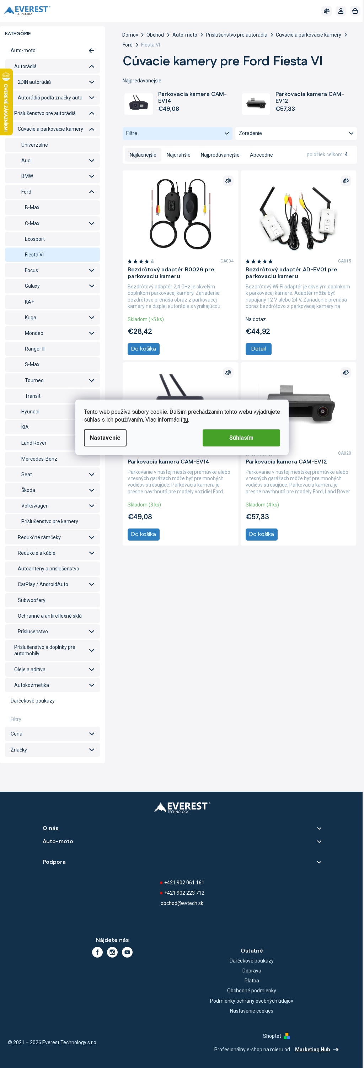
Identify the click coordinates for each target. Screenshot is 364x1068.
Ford (26, 192)
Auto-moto (23, 50)
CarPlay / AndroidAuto (43, 584)
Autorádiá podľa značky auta (50, 98)
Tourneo (34, 380)
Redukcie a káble (36, 553)
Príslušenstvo (33, 631)
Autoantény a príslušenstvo (48, 568)
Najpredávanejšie (220, 155)
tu (185, 419)
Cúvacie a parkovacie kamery (50, 129)
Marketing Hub (312, 1049)
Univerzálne (34, 145)
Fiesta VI (34, 254)
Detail (258, 349)
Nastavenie (105, 437)
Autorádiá (25, 66)
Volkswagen (35, 506)
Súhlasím (241, 437)
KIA (25, 427)
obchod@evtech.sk (182, 903)
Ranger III (35, 349)
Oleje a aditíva (30, 669)
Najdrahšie (179, 155)
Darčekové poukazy (33, 701)
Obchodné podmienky (251, 990)
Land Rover (34, 443)
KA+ (29, 302)
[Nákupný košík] (355, 11)
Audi (26, 160)
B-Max (32, 207)
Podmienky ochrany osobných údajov (251, 1001)
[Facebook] (97, 952)
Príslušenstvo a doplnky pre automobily (44, 650)
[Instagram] (112, 952)
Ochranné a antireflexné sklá (50, 616)
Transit (33, 396)
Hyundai (30, 411)
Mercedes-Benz (39, 459)
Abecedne (261, 155)
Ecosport (35, 239)
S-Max (32, 364)
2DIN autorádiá (34, 82)
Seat (26, 474)
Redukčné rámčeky (39, 537)
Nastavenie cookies (251, 1011)
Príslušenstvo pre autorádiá (45, 113)
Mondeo (34, 333)
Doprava (251, 971)
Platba (252, 980)
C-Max (32, 223)
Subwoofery (32, 600)
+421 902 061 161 (184, 882)
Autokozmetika (31, 685)
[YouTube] (127, 952)
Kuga (30, 317)
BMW (27, 176)
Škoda (28, 490)
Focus (31, 270)
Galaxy (32, 286)
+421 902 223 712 (184, 893)
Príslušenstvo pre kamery (49, 521)
